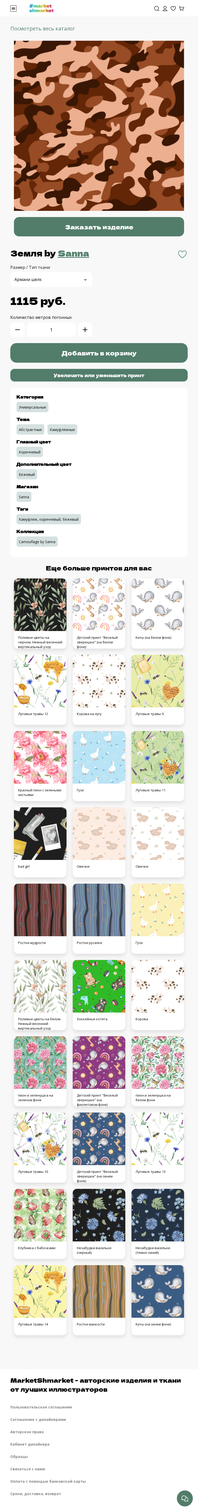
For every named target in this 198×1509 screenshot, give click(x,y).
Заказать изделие (99, 226)
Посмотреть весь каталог (42, 28)
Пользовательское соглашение (41, 1407)
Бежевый (27, 474)
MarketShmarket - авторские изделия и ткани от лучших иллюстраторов (95, 1384)
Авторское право (27, 1431)
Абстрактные (30, 429)
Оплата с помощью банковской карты (48, 1481)
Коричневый (29, 452)
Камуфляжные (62, 429)
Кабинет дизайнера (30, 1444)
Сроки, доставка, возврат (35, 1493)
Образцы (19, 1456)
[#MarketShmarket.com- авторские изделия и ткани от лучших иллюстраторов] (41, 8)
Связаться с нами (27, 1468)
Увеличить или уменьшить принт (99, 375)
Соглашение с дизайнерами (38, 1419)
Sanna (73, 253)
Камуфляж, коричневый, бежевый (49, 519)
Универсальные (32, 407)
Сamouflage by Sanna (37, 541)
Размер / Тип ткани (30, 267)
